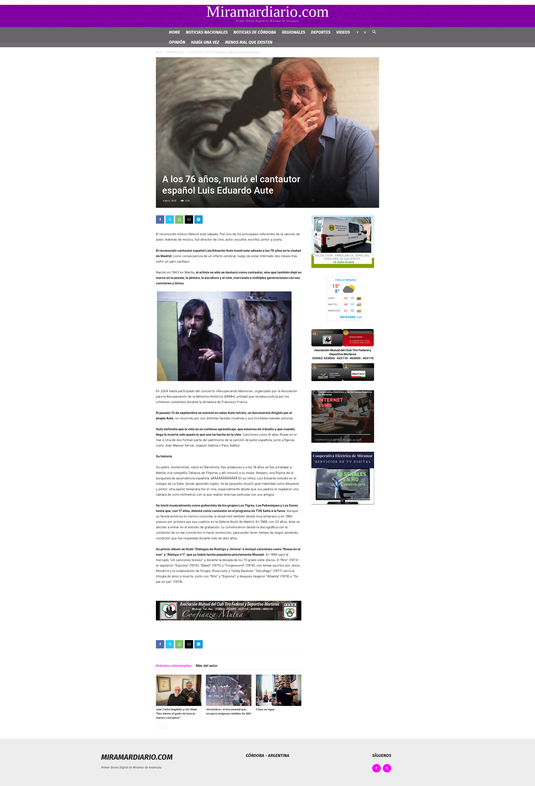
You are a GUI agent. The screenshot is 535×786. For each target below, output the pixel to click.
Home (174, 32)
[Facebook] (357, 32)
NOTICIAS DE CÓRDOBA (254, 32)
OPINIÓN (177, 42)
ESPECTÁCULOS (175, 52)
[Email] (189, 219)
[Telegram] (198, 219)
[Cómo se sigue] (278, 690)
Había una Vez (205, 42)
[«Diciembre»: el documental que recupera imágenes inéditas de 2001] (228, 690)
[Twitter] (365, 32)
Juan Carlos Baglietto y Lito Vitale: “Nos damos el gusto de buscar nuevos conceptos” (176, 713)
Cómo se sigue (265, 709)
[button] (374, 32)
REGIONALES (293, 32)
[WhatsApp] (179, 219)
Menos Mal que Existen (248, 42)
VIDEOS (343, 32)
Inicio (159, 52)
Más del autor (207, 666)
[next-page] (165, 726)
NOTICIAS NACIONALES (207, 32)
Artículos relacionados (174, 666)
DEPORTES (320, 32)
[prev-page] (158, 726)
